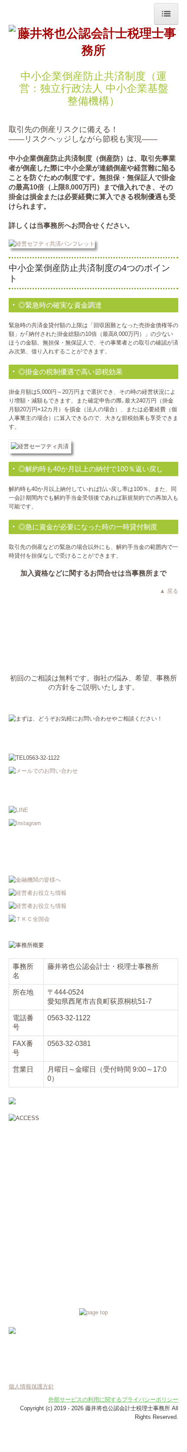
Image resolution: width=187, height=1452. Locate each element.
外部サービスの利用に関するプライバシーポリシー (113, 1399)
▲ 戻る (169, 591)
